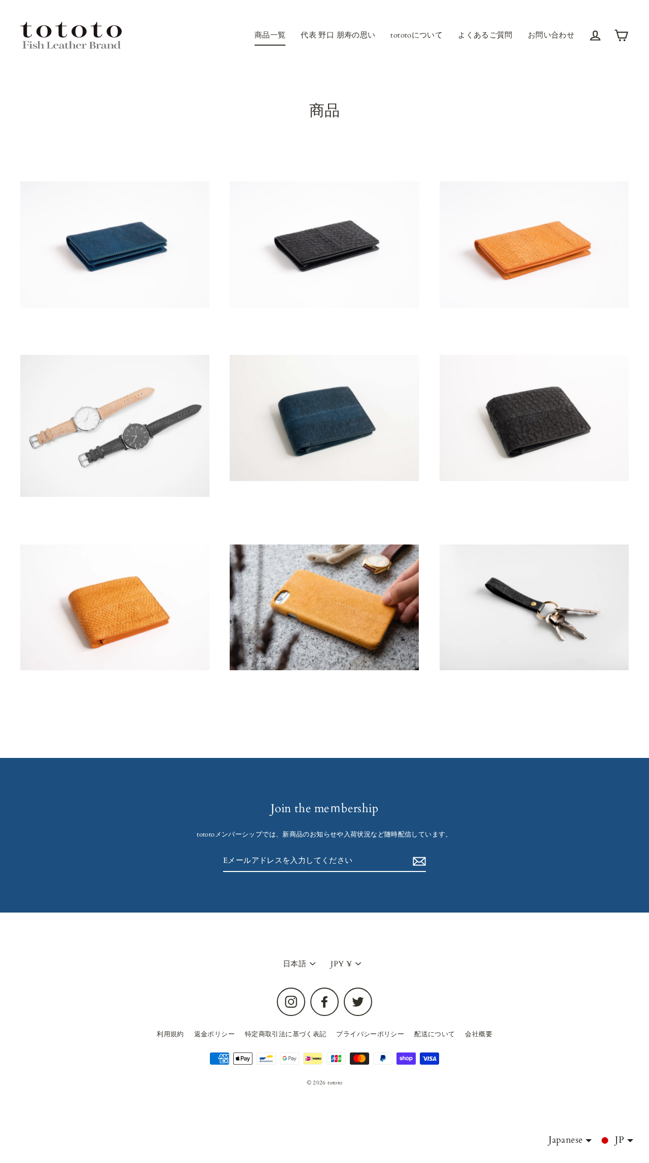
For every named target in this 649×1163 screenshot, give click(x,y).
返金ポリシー (214, 1034)
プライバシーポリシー (370, 1034)
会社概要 (478, 1034)
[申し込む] (418, 861)
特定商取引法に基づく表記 (286, 1034)
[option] (114, 426)
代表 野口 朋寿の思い (338, 35)
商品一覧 (270, 35)
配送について (434, 1034)
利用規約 (170, 1034)
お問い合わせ (551, 35)
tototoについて (416, 35)
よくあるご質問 (485, 35)
